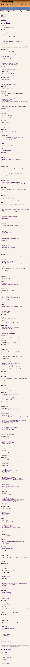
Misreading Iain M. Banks (7, 278)
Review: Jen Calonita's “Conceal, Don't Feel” (10, 98)
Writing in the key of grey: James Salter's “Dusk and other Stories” (14, 378)
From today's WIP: (5, 388)
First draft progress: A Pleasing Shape (9, 494)
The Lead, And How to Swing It (8, 415)
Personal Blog (4, 659)
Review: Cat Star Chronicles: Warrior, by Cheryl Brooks (12, 351)
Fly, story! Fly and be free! (7, 592)
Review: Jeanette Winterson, (10, 409)
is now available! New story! (15, 168)
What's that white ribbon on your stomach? (10, 622)
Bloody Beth (3, 16)
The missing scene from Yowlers (8, 261)
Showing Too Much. (6, 362)
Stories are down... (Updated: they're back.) (10, 216)
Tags (17, 4)
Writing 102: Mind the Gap (7, 623)
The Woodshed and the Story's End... (9, 318)
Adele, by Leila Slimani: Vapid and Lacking (10, 73)
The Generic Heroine (6, 576)
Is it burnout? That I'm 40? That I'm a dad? (10, 612)
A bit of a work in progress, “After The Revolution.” (12, 193)
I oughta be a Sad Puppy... (7, 232)
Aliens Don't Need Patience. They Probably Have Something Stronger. (15, 47)
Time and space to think (6, 513)
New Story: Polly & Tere (6, 580)
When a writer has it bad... (7, 511)
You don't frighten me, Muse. (7, 548)
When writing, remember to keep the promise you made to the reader (15, 177)
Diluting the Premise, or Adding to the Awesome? (11, 191)
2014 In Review (5, 274)
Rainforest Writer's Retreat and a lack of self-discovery (12, 461)
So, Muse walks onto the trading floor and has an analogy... (13, 499)
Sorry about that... (5, 520)
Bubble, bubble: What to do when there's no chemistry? (12, 479)
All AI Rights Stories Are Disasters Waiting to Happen (12, 41)
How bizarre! (4, 585)
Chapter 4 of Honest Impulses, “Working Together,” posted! (13, 164)
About (7, 4)
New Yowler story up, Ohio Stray (8, 429)
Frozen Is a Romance (6, 100)
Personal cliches (5, 480)
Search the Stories (5, 635)
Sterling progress (5, 587)
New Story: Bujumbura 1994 (7, 422)
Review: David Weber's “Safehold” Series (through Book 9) (13, 204)
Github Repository (5, 655)
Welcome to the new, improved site (8, 628)
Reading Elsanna (5, 283)
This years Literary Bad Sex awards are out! (10, 421)
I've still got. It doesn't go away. (8, 525)
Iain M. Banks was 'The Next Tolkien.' (9, 198)
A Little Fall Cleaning (6, 79)
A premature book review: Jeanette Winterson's (14, 420)
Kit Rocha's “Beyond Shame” (7, 132)
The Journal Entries (4, 14)
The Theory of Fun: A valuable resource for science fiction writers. (14, 478)
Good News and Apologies (7, 390)
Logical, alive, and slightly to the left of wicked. (11, 182)
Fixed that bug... (5, 395)
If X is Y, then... (4, 512)
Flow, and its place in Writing (7, 115)
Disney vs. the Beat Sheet (7, 295)
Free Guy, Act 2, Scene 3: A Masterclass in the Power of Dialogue (14, 46)
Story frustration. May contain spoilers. (9, 618)
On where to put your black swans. (8, 398)
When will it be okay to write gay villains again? (11, 363)
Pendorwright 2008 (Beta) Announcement (10, 535)
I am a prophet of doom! (6, 150)
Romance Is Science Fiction (7, 99)
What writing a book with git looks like (9, 247)
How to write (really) (6, 515)
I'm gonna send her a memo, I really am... (9, 553)
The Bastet (3, 17)
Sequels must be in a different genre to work (10, 75)
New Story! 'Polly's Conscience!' (8, 570)
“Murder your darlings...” (6, 459)
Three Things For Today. (6, 408)
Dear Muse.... (4, 493)
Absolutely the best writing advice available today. (12, 394)
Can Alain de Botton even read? (8, 347)
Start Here (23, 4)
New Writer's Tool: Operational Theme (9, 36)
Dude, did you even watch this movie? (9, 252)
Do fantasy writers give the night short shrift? (10, 486)
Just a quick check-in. (6, 285)
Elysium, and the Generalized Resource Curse (10, 322)
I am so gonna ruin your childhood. (8, 584)
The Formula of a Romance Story (8, 88)
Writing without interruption (7, 526)
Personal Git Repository (6, 657)
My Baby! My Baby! (6, 543)
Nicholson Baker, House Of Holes (8, 365)
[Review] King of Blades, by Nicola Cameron (10, 63)
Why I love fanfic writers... (7, 296)
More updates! (4, 534)
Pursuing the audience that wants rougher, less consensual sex (14, 189)
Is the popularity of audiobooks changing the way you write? (13, 337)
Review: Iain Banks (7, 467)
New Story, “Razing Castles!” (7, 521)
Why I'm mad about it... (6, 419)
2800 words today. (5, 463)
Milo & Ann (4, 220)
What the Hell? (4, 455)
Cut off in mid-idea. (5, 482)
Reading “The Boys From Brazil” (8, 127)
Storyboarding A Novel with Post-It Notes (10, 470)
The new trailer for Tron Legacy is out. (9, 397)
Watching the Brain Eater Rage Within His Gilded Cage (12, 137)
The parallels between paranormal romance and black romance (14, 268)
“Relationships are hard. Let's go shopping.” (10, 242)
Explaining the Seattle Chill (7, 504)
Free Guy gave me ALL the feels (8, 51)
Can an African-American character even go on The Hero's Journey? (15, 256)
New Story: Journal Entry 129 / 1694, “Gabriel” (11, 366)
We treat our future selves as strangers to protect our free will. (13, 93)
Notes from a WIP (5, 404)
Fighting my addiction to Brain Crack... (9, 301)
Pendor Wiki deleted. (6, 373)
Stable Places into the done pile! (8, 593)
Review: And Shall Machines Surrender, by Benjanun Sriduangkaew (15, 101)
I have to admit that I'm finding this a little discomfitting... (13, 509)
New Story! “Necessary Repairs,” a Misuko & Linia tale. (12, 173)
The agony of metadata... (6, 443)
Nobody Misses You (5, 312)
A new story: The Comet (6, 598)
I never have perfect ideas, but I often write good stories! (13, 200)
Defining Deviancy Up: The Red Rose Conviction (11, 524)
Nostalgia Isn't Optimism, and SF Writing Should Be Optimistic (14, 106)
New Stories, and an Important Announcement (11, 565)
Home (2, 4)
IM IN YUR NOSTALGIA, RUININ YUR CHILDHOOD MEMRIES (15, 583)
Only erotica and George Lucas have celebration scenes (12, 360)
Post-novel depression (6, 586)
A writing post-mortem (6, 469)
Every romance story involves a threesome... (10, 284)
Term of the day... (5, 428)
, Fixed (5, 487)
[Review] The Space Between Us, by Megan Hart (11, 54)
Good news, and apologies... (7, 364)
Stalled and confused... (6, 226)
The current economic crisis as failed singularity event (12, 500)
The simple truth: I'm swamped (8, 328)
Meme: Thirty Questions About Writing (9, 138)
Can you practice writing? (7, 116)
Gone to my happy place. (6, 462)
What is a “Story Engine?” (7, 122)
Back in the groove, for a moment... (8, 477)
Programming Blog (5, 654)
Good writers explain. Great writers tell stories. (11, 211)
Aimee (2, 15)
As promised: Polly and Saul (7, 582)
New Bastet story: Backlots (7, 387)
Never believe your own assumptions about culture (11, 32)
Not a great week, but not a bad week (9, 501)
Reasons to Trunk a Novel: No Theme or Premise (11, 139)
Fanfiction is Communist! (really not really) (10, 225)
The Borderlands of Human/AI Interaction (10, 508)
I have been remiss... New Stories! (8, 498)
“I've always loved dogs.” (7, 262)
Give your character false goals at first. (9, 190)
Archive (12, 4)
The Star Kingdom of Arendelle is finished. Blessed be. (12, 263)
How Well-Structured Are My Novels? (9, 84)
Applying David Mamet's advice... (8, 317)
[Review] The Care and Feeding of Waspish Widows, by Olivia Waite (15, 52)
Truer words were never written (8, 442)
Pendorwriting (7, 2)
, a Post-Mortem (8, 141)
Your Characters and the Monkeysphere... (10, 427)
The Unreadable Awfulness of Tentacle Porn (10, 238)
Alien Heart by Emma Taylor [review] (9, 58)
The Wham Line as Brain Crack (8, 290)
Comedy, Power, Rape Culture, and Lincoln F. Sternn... (12, 306)
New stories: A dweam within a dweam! (9, 528)
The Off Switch (4, 231)
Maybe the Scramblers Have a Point (9, 69)
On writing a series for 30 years (8, 117)
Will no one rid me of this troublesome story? (10, 327)
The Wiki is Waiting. (6, 604)
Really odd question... (6, 497)
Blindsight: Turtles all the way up (8, 27)
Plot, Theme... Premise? (6, 311)
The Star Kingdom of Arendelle (7, 18)
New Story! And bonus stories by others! (9, 410)
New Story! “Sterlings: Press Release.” (9, 197)
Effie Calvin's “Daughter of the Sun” (9, 131)
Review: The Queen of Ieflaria (7, 145)
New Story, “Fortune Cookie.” (7, 399)
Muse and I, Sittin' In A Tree (7, 522)
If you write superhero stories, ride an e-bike (10, 110)
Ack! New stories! (5, 514)
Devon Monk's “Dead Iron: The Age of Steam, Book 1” (12, 356)
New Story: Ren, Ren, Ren (7, 616)
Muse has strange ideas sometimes (8, 536)
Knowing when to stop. (6, 441)
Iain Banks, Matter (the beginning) (8, 472)
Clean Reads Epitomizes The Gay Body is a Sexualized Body (14, 237)
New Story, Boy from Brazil (7, 383)
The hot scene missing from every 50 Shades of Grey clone (13, 297)
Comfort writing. (5, 603)
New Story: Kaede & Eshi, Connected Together (11, 527)
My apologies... (5, 502)
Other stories (3, 20)
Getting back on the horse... (7, 452)
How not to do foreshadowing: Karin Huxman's (13, 488)
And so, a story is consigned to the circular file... (11, 448)
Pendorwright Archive (6, 634)
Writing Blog (4, 652)
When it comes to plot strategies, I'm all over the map (12, 159)
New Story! (4, 575)
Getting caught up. (5, 471)
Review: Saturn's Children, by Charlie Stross (10, 495)
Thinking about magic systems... (8, 453)
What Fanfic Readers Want (7, 273)
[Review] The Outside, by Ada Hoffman (9, 64)
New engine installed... (6, 438)
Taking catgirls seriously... (7, 440)
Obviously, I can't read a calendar (8, 434)
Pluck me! (3, 611)
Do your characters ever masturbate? (9, 342)
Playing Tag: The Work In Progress (8, 333)
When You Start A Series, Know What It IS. (10, 154)
